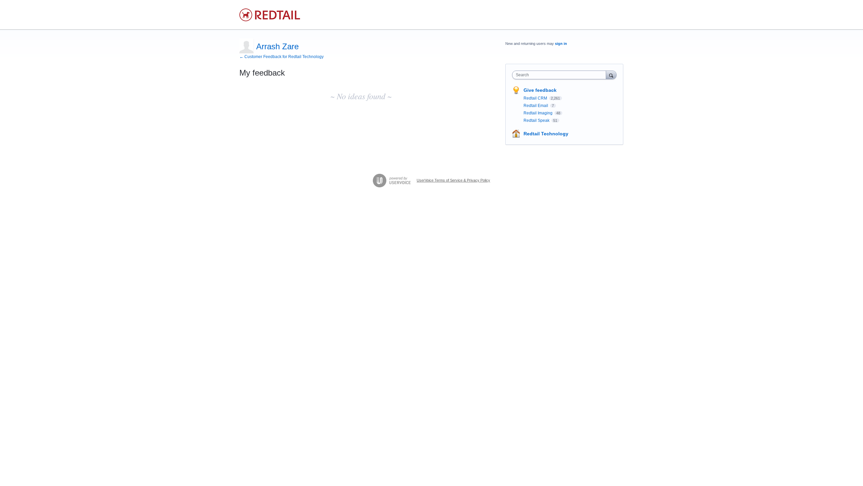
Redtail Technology (546, 133)
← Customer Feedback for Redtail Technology (281, 56)
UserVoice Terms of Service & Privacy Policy (453, 180)
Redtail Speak (537, 120)
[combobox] (560, 75)
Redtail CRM (536, 98)
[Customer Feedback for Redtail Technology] (269, 14)
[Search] (611, 75)
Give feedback (540, 90)
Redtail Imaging (539, 113)
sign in (561, 44)
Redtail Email (536, 105)
